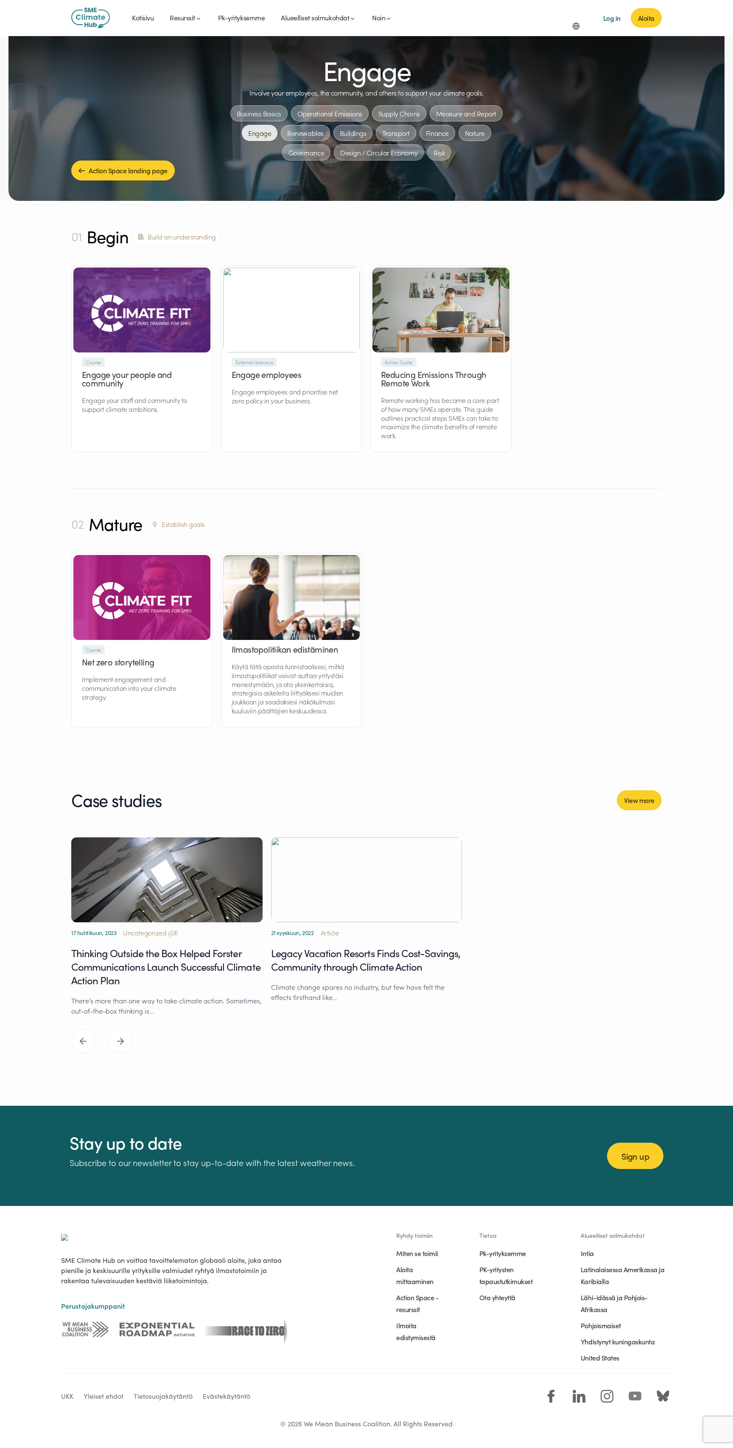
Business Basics (259, 113)
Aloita (646, 18)
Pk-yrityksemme (502, 1253)
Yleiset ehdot (103, 1396)
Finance (437, 133)
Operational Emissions (329, 113)
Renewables (305, 133)
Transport (396, 133)
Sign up (635, 1156)
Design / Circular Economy (378, 152)
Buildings (353, 133)
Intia (587, 1253)
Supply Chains (399, 113)
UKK (67, 1396)
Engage (259, 133)
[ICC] (85, 1329)
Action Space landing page (128, 170)
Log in (612, 18)
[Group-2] (157, 1329)
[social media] (551, 1396)
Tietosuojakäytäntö (163, 1396)
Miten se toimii (417, 1253)
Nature (475, 133)
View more (639, 800)
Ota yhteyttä (497, 1297)
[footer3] (246, 1329)
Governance (306, 152)
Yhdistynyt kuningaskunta (618, 1341)
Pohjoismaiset (601, 1325)
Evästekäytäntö (226, 1396)
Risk (439, 152)
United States (600, 1357)
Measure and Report (466, 113)
